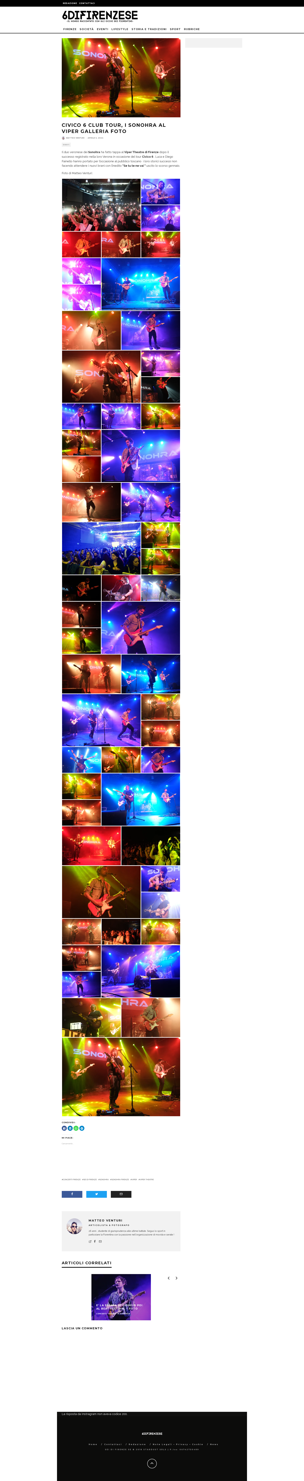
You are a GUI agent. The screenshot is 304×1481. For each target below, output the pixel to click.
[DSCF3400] (160, 217)
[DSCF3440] (160, 363)
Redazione (70, 3)
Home (93, 1444)
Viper (134, 1179)
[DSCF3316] (121, 1076)
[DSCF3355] (160, 587)
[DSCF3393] (140, 455)
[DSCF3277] (91, 845)
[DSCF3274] (160, 931)
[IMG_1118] (160, 905)
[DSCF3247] (81, 786)
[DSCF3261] (101, 891)
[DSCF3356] (150, 673)
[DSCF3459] (81, 587)
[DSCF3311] (91, 330)
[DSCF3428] (81, 984)
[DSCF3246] (81, 812)
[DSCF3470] (140, 971)
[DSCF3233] (101, 548)
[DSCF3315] (81, 442)
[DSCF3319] (91, 1017)
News (214, 1444)
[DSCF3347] (81, 759)
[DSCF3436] (150, 502)
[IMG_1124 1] (121, 587)
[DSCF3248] (81, 469)
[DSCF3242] (91, 673)
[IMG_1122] (160, 878)
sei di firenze (90, 1179)
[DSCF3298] (81, 614)
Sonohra (104, 1179)
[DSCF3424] (160, 759)
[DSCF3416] (121, 416)
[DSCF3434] (101, 720)
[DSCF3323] (150, 1017)
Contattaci (87, 3)
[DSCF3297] (91, 502)
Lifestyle (119, 29)
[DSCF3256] (160, 416)
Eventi (102, 29)
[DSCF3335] (121, 244)
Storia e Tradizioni (149, 29)
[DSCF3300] (81, 640)
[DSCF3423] (81, 416)
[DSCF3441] (101, 204)
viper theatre (147, 1179)
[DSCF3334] (81, 931)
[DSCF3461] (160, 389)
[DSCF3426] (140, 627)
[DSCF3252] (121, 759)
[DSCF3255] (101, 376)
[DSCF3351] (140, 799)
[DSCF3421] (150, 330)
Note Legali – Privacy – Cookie (178, 1444)
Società (87, 29)
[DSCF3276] (160, 733)
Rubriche (192, 29)
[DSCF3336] (81, 244)
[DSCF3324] (81, 957)
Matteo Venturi (75, 138)
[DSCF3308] (160, 244)
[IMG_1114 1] (81, 270)
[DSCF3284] (160, 561)
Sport (175, 29)
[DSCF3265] (121, 931)
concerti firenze (72, 1179)
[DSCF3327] (160, 535)
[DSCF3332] (160, 706)
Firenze (69, 29)
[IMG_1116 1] (160, 191)
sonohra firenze (120, 1179)
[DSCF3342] (140, 284)
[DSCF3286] (150, 845)
